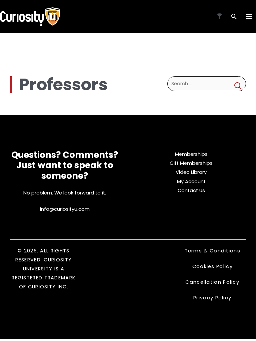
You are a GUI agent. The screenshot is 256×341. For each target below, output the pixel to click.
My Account (191, 181)
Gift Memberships (191, 163)
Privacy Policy (212, 297)
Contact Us (191, 190)
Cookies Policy (212, 266)
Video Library (191, 172)
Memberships (191, 154)
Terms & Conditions (212, 250)
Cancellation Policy (212, 282)
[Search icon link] (234, 17)
